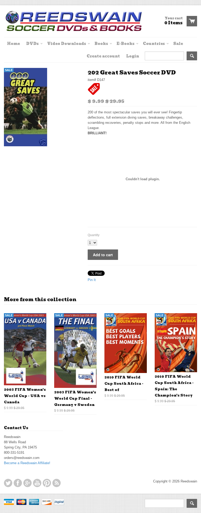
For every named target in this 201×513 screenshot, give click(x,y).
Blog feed (56, 483)
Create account (103, 56)
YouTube (37, 483)
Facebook (18, 483)
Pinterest (47, 483)
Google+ (27, 483)
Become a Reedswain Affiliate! (27, 463)
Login (132, 56)
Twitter (8, 483)
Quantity (93, 235)
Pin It (92, 280)
